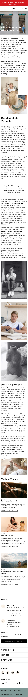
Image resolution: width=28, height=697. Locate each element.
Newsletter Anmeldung (14, 641)
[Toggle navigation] (2, 8)
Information (6, 660)
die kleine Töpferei (17, 63)
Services (5, 655)
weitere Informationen (9, 510)
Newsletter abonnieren (14, 683)
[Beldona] (14, 8)
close (26, 670)
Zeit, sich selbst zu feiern (10, 501)
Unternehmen (7, 650)
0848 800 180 (11, 607)
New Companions (7, 535)
